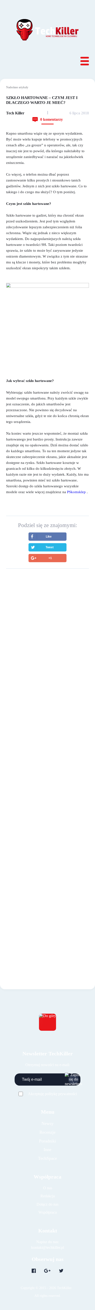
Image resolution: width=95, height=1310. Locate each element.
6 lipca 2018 (79, 113)
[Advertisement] (47, 628)
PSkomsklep (76, 492)
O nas (47, 1188)
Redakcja (47, 1196)
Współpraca (47, 1212)
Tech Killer (15, 113)
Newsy (47, 1123)
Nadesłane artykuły (17, 87)
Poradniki (47, 1141)
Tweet (50, 547)
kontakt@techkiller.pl (47, 1247)
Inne (47, 1149)
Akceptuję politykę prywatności (52, 1094)
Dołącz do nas (47, 1204)
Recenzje (47, 1132)
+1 (50, 558)
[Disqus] (47, 750)
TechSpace (47, 1158)
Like (49, 536)
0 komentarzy (51, 119)
